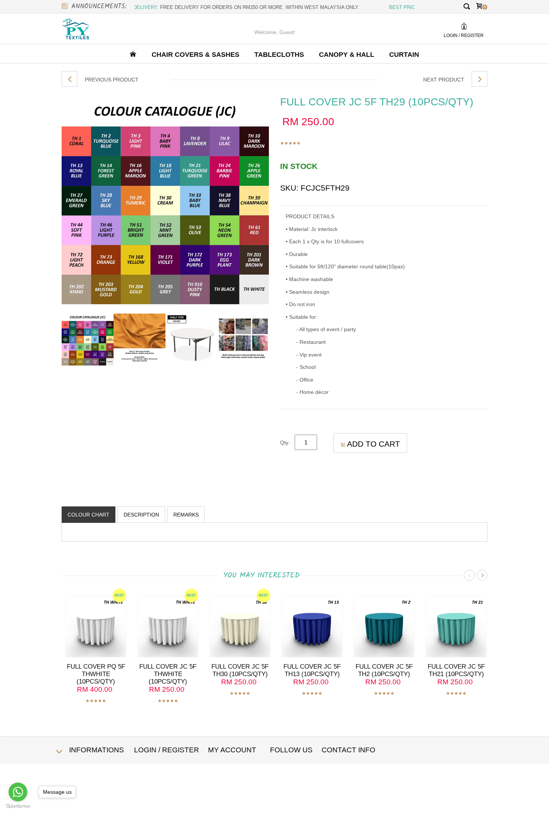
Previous (469, 575)
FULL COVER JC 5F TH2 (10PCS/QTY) (384, 670)
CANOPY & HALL (346, 54)
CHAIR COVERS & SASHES (195, 54)
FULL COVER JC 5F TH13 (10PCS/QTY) (312, 670)
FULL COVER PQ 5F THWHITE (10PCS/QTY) (96, 674)
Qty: (286, 442)
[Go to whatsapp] (18, 792)
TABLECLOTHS (279, 54)
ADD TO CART (373, 444)
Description (141, 515)
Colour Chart (88, 515)
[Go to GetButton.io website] (18, 806)
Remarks (186, 515)
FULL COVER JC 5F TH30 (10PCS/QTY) (240, 670)
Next (482, 575)
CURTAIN (404, 54)
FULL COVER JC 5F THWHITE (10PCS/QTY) (167, 674)
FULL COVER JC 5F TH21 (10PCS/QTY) (456, 670)
